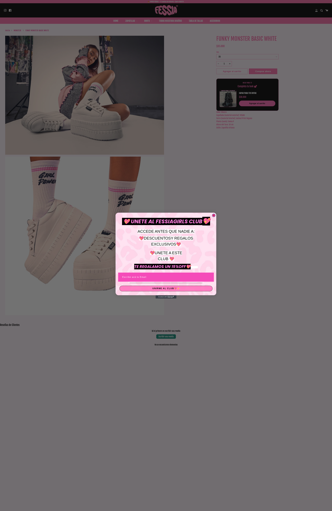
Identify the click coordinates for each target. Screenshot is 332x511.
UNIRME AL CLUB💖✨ (166, 288)
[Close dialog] (213, 215)
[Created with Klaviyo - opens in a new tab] (166, 296)
